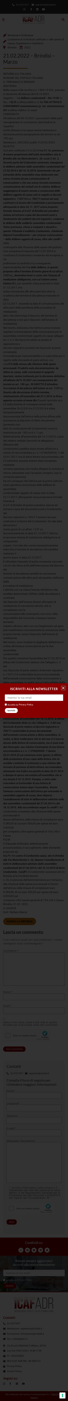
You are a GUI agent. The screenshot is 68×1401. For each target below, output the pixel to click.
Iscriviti (11, 710)
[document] (34, 700)
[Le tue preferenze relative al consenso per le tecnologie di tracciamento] (62, 1395)
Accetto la (12, 705)
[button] (63, 688)
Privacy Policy (26, 704)
